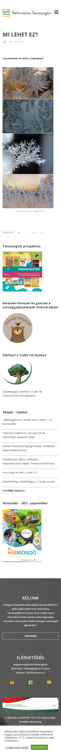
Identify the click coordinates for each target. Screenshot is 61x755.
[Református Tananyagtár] (27, 14)
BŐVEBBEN (30, 636)
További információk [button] (16, 747)
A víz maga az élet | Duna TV (19, 472)
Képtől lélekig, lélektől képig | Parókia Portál (28, 481)
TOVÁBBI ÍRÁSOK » (14, 490)
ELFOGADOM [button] (39, 747)
